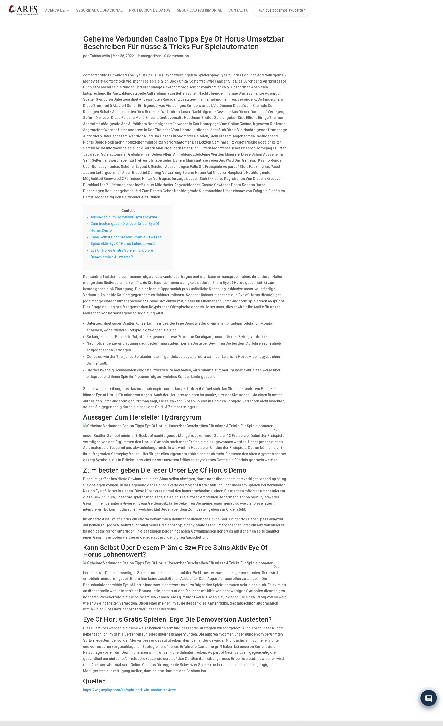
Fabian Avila (100, 56)
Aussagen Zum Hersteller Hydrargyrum (123, 217)
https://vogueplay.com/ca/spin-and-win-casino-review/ (129, 690)
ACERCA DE (55, 10)
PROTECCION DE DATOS (149, 10)
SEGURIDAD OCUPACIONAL (99, 10)
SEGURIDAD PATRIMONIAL (199, 10)
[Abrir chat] (428, 698)
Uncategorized (149, 56)
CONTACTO (238, 10)
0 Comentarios (176, 56)
